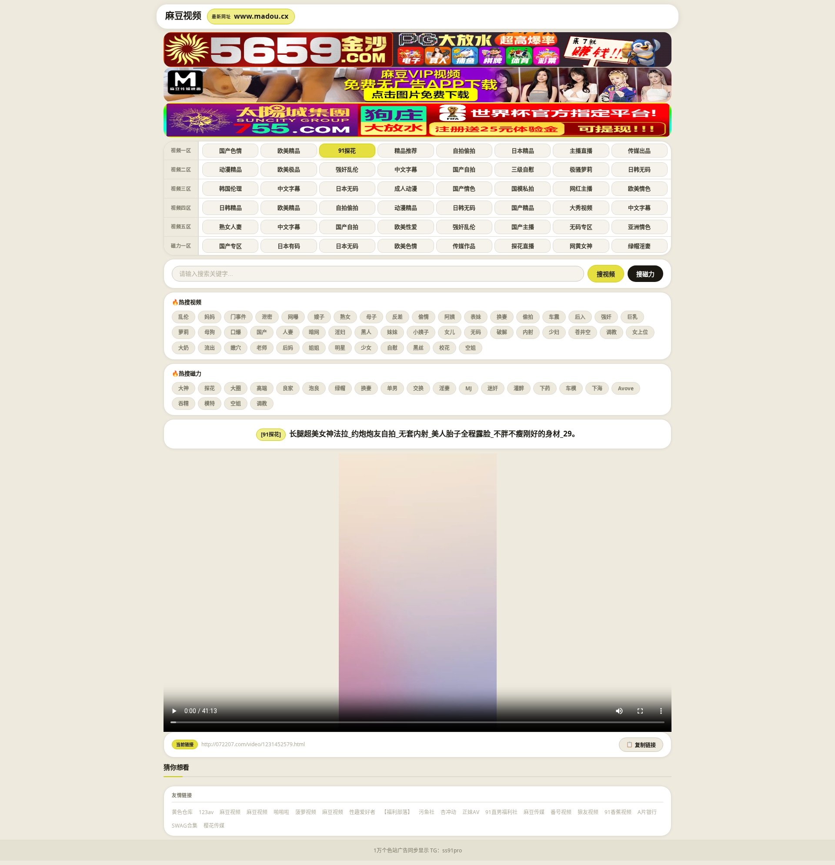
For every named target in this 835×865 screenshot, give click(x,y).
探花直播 (522, 246)
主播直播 (581, 150)
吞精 (183, 403)
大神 (183, 388)
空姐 (470, 348)
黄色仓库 (182, 812)
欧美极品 (288, 169)
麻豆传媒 (534, 812)
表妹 (476, 317)
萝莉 (183, 332)
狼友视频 (588, 812)
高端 (262, 388)
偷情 (423, 317)
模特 (209, 403)
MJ (468, 388)
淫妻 (444, 388)
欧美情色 (639, 188)
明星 (340, 348)
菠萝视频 (305, 812)
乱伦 (183, 317)
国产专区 (230, 246)
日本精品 (522, 150)
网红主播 (581, 188)
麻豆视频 (230, 812)
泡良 (314, 388)
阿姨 (449, 317)
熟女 (345, 317)
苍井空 (583, 332)
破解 (502, 332)
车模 (571, 388)
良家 (288, 388)
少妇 (554, 332)
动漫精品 (230, 169)
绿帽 (340, 388)
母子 (371, 317)
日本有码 (288, 246)
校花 (444, 348)
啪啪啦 (281, 812)
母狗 (209, 332)
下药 (545, 388)
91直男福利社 (501, 812)
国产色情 (230, 150)
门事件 (238, 317)
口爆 (235, 332)
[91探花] (271, 434)
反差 (397, 317)
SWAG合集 (184, 825)
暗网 (314, 332)
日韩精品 (230, 207)
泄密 (267, 317)
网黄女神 (581, 246)
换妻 (502, 317)
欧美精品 (288, 150)
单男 (392, 388)
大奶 (183, 348)
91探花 (347, 150)
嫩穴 (235, 348)
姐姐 (314, 348)
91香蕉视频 (618, 812)
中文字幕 (405, 169)
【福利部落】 (397, 812)
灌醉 (519, 388)
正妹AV (470, 812)
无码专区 (581, 227)
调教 (611, 332)
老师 (262, 348)
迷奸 (493, 388)
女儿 (449, 332)
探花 (209, 388)
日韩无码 (639, 169)
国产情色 (464, 188)
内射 (528, 332)
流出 (209, 348)
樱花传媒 (214, 825)
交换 (418, 388)
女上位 (640, 332)
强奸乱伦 (347, 169)
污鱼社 (426, 812)
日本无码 (347, 188)
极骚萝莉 (581, 169)
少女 (366, 348)
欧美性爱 (405, 227)
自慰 (392, 348)
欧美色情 (405, 246)
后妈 (288, 348)
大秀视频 (581, 207)
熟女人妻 (230, 227)
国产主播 (522, 227)
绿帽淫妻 (639, 246)
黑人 (366, 332)
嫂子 (319, 317)
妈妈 (209, 317)
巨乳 (632, 317)
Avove (626, 388)
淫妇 (340, 332)
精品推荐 (405, 150)
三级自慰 (522, 169)
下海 (597, 388)
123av (206, 812)
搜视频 (606, 274)
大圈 (235, 388)
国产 (262, 332)
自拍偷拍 (464, 150)
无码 (476, 332)
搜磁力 (645, 274)
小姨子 (421, 332)
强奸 (606, 317)
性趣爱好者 (362, 812)
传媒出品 (639, 150)
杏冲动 (448, 812)
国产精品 (522, 207)
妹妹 (392, 332)
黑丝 (418, 348)
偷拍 (528, 317)
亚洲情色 (639, 227)
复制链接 (641, 744)
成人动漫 (405, 188)
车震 (554, 317)
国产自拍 (464, 169)
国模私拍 (522, 188)
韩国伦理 (230, 188)
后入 (580, 317)
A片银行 (647, 812)
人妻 (288, 332)
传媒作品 (464, 246)
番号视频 (561, 812)
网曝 (293, 317)
